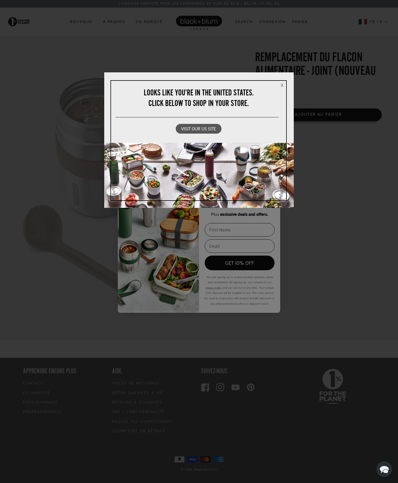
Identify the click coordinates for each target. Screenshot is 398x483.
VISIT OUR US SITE (198, 128)
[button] (384, 469)
